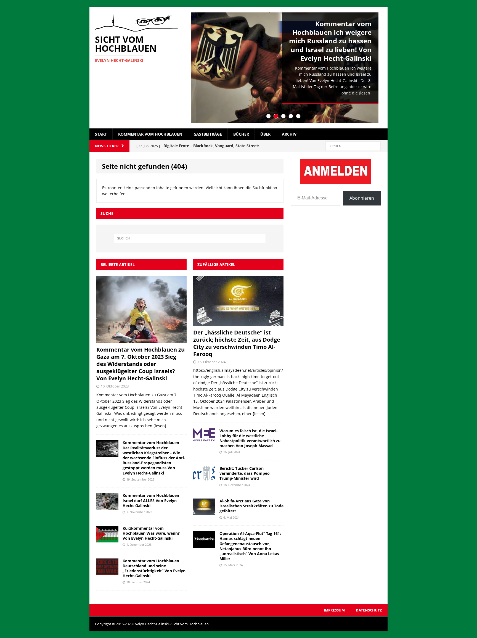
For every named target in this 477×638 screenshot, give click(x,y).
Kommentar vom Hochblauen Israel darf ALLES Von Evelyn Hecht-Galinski (151, 500)
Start (101, 134)
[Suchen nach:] (353, 145)
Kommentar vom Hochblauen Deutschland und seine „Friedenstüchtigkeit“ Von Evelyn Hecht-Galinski (154, 568)
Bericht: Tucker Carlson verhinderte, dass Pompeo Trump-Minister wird (244, 473)
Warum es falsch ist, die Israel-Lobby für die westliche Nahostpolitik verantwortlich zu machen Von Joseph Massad (249, 438)
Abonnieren (361, 198)
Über (265, 134)
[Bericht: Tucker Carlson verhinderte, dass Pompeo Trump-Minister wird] (204, 479)
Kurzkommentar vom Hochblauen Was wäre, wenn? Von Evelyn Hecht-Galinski (151, 533)
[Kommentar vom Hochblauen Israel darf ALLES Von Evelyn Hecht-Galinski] (107, 506)
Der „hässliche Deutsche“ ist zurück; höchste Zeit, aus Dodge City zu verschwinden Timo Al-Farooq (236, 343)
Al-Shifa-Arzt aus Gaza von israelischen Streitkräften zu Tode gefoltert (251, 505)
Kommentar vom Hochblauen (150, 134)
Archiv (289, 134)
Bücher (241, 134)
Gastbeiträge (208, 134)
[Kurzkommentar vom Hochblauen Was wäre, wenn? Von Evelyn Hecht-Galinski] (107, 539)
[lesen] (365, 93)
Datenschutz (369, 610)
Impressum (334, 610)
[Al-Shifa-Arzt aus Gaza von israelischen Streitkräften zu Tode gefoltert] (204, 512)
